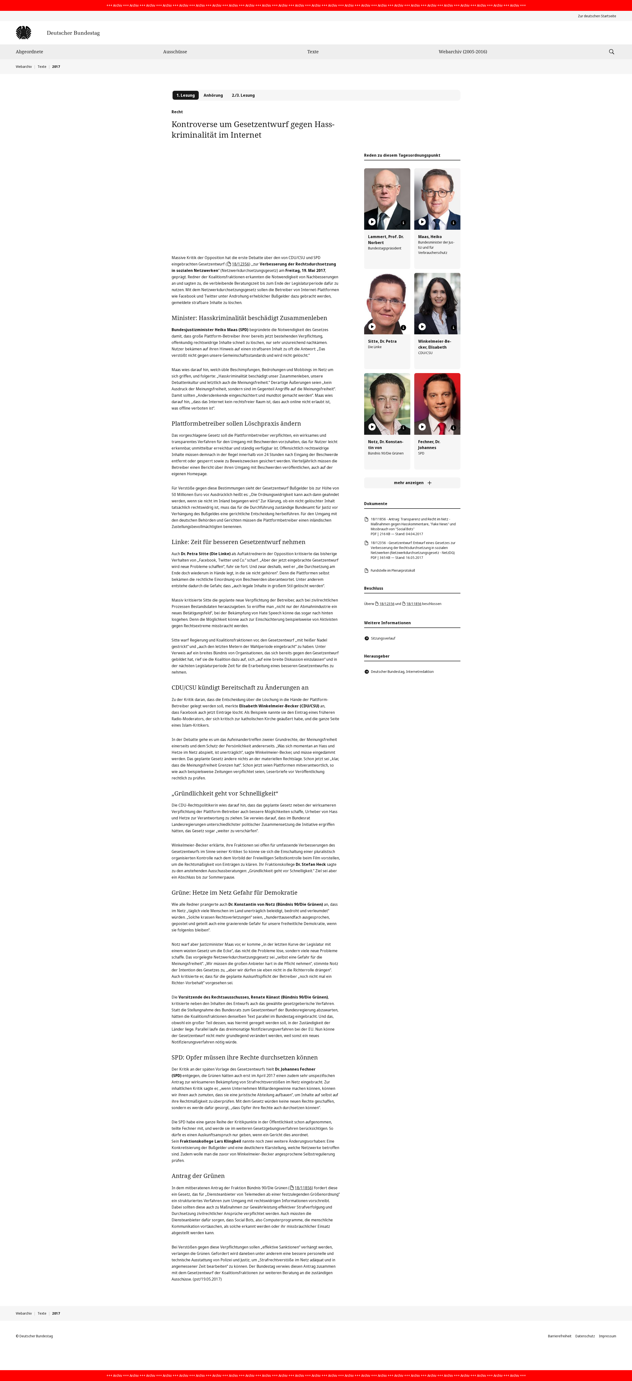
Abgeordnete (29, 52)
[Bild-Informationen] (403, 223)
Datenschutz (585, 1336)
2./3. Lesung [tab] (243, 95)
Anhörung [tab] (213, 95)
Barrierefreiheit (560, 1336)
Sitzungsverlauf (383, 638)
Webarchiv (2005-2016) (463, 52)
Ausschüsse (175, 52)
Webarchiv (24, 66)
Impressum (607, 1336)
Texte (313, 52)
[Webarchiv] (57, 32)
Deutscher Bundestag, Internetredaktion (402, 671)
